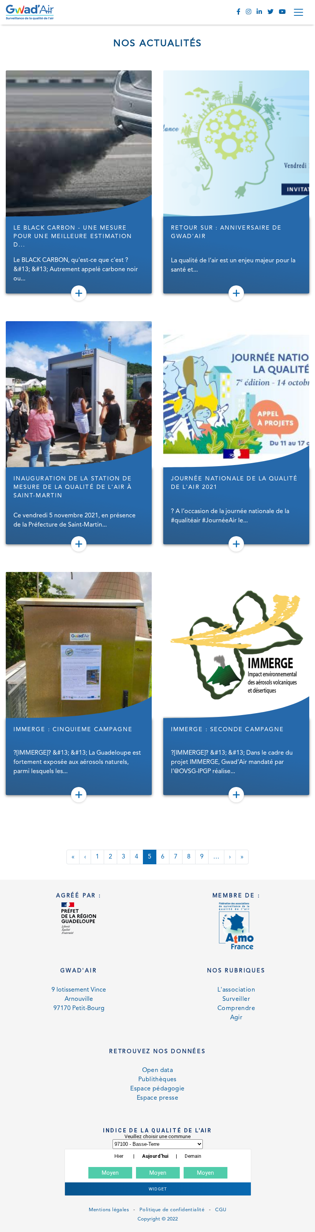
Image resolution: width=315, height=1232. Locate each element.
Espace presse (157, 1098)
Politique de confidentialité (171, 1209)
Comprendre (236, 1008)
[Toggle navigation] (298, 12)
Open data (157, 1070)
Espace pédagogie (157, 1089)
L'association (236, 990)
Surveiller (236, 999)
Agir (236, 1018)
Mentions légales (109, 1209)
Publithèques (157, 1080)
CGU (220, 1209)
